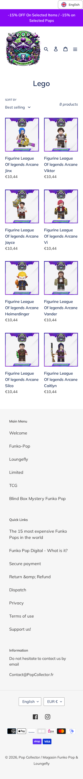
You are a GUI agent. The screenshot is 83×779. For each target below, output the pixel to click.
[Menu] (75, 48)
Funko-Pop (19, 446)
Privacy (16, 603)
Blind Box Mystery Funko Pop (37, 498)
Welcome (18, 433)
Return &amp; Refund (30, 576)
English (28, 701)
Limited (16, 472)
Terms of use (21, 616)
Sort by (10, 99)
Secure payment (25, 563)
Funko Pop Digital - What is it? (38, 550)
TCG (13, 485)
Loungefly (18, 459)
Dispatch (17, 589)
